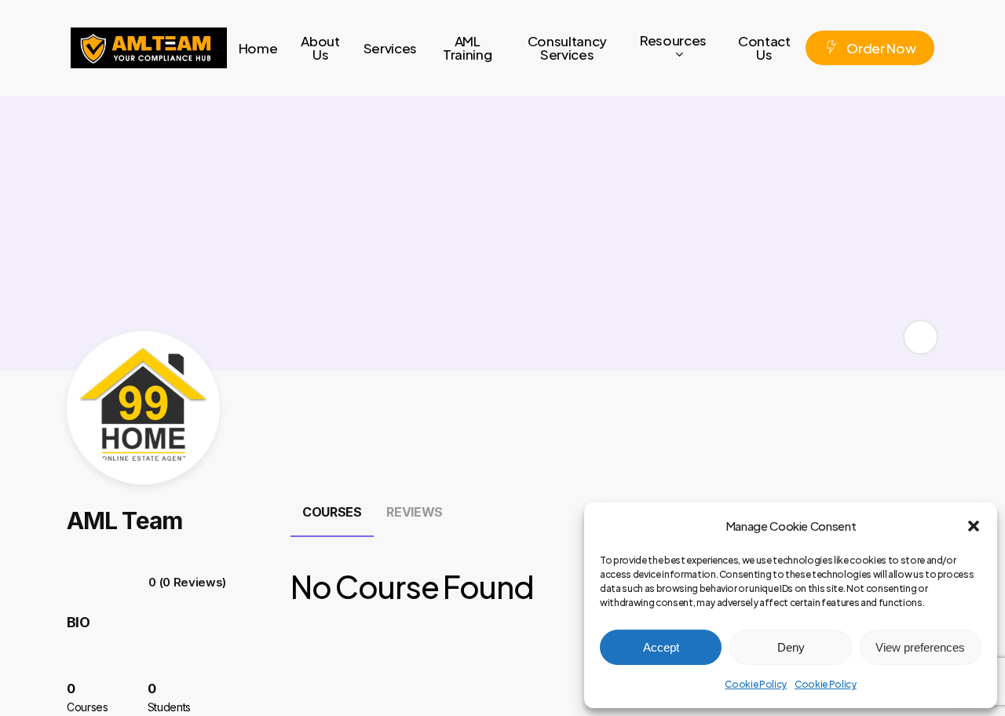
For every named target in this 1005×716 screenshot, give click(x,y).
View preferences (920, 647)
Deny (791, 647)
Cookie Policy (756, 684)
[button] (973, 526)
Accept (661, 647)
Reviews (414, 512)
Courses (332, 512)
